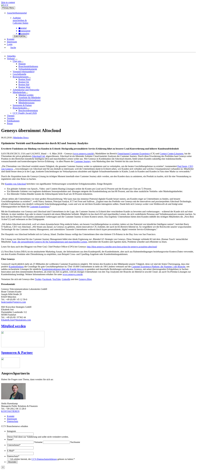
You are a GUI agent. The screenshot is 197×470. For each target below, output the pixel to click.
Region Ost (23, 82)
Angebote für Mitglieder (29, 97)
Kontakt (10, 39)
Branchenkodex (20, 108)
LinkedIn (66, 279)
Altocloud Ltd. (38, 156)
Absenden (12, 462)
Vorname (38, 442)
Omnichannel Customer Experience (133, 153)
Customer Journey (82, 161)
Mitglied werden (25, 95)
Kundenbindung (16, 266)
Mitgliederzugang (26, 102)
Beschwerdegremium (28, 110)
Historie (22, 64)
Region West (24, 87)
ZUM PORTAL (20, 36)
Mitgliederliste (19, 92)
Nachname (75, 442)
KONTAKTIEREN (10, 411)
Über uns (17, 61)
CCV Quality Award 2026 (25, 113)
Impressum (12, 41)
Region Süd (23, 84)
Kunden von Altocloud (15, 184)
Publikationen (13, 121)
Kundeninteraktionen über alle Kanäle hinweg (63, 269)
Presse (10, 123)
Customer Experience (39, 206)
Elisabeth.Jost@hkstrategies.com (16, 320)
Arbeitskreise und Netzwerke (26, 89)
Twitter (38, 279)
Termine (10, 118)
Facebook (46, 279)
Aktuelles (11, 56)
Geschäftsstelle (19, 74)
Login (9, 44)
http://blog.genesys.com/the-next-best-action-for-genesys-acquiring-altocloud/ (122, 246)
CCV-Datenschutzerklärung (44, 459)
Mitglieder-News (21, 137)
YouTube (56, 279)
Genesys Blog (85, 279)
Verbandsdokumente (27, 69)
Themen (10, 115)
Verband (11, 58)
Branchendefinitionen (28, 66)
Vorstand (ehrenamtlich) (23, 71)
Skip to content (8, 2)
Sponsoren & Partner (22, 105)
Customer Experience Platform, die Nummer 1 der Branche (158, 266)
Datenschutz (12, 421)
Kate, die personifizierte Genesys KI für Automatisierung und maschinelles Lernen (49, 242)
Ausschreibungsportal (17, 13)
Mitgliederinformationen (29, 100)
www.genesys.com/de (83, 153)
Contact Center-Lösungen (171, 153)
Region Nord (24, 79)
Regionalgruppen (20, 77)
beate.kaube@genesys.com (13, 302)
